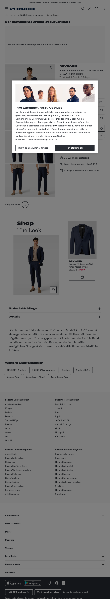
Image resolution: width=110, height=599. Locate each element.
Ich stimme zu (75, 148)
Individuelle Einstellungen (33, 148)
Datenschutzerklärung (37, 140)
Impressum (52, 140)
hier (38, 136)
